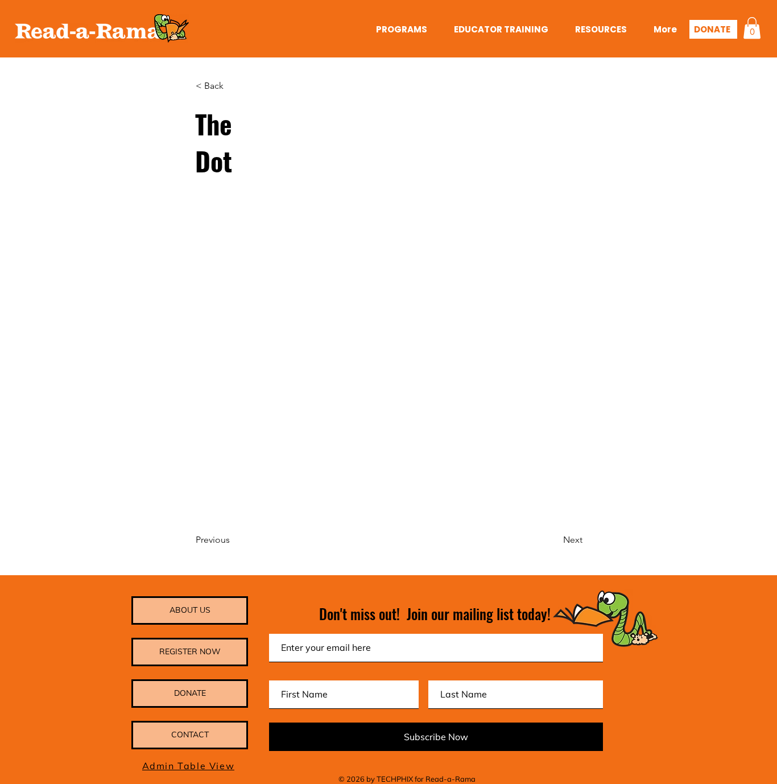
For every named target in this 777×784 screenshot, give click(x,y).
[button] (752, 28)
